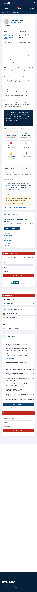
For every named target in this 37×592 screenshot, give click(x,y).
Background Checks (8, 303)
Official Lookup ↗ (8, 235)
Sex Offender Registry (9, 299)
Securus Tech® (10, 185)
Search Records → (18, 276)
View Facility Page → (12, 228)
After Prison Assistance (12, 317)
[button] (18, 345)
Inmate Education (10, 321)
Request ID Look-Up (16, 22)
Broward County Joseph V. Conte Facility (9, 37)
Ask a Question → (18, 404)
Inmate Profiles (8, 12)
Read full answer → (10, 358)
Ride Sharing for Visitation (13, 328)
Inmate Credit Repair (11, 324)
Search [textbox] (7, 8)
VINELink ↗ (7, 245)
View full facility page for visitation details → (16, 207)
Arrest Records (7, 295)
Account (31, 8)
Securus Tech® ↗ (8, 240)
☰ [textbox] (34, 3)
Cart (19, 8)
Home (3, 12)
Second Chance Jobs (11, 313)
